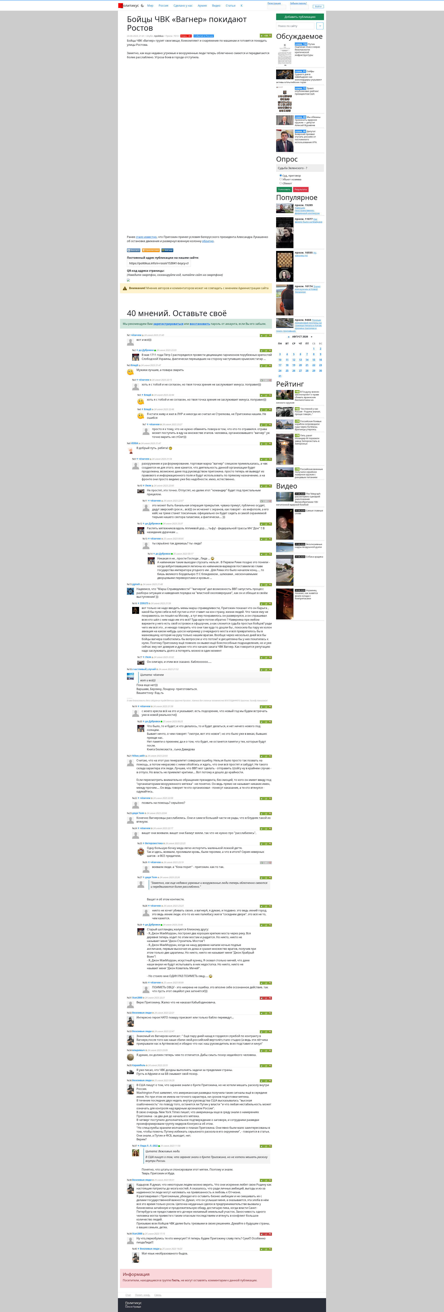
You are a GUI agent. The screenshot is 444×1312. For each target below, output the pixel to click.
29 (313, 370)
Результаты (301, 189)
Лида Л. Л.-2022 (149, 1145)
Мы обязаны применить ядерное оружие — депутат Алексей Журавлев (308, 121)
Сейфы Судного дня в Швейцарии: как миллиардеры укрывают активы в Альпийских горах (299, 77)
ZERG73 (144, 603)
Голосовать (284, 189)
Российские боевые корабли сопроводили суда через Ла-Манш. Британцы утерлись (308, 425)
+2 (266, 335)
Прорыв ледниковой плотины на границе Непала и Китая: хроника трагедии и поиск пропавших (299, 325)
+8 (266, 670)
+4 (266, 350)
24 (280, 370)
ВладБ (134, 365)
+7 (266, 1032)
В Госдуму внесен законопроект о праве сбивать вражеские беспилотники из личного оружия (297, 397)
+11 (266, 585)
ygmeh (136, 584)
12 (293, 359)
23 (320, 365)
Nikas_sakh (138, 755)
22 (313, 365)
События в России (203, 36)
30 (320, 370)
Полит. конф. (142, 1295)
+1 (266, 395)
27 (300, 370)
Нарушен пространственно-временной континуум (307, 210)
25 (287, 370)
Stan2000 (137, 997)
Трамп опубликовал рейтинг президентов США (307, 91)
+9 (266, 604)
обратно (208, 241)
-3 (266, 998)
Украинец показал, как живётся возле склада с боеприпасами (306, 594)
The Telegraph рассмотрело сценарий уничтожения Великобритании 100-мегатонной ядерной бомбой (298, 499)
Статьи (230, 5)
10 (280, 359)
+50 (266, 35)
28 (307, 370)
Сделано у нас (183, 5)
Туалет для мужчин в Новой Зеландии (308, 289)
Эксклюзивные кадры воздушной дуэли (308, 545)
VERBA (134, 443)
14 (307, 359)
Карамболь (138, 1065)
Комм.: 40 (186, 36)
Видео (216, 5)
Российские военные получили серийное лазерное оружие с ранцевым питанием (309, 473)
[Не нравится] (270, 36)
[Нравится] (262, 36)
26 (293, 370)
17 (280, 365)
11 (287, 359)
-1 (266, 1234)
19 (293, 365)
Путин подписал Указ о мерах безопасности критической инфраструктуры (307, 49)
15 (313, 359)
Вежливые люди (142, 1012)
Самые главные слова (309, 512)
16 (320, 359)
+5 (266, 444)
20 (300, 365)
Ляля (148, 485)
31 (280, 376)
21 (307, 365)
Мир (150, 5)
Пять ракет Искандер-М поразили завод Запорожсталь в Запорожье (307, 439)
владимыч (138, 1050)
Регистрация (274, 3)
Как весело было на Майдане (308, 220)
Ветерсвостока (154, 843)
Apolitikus (159, 36)
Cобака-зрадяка (314, 556)
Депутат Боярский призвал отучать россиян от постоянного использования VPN (306, 137)
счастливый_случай (144, 669)
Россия (163, 5)
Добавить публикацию (300, 17)
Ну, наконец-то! (306, 254)
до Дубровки (146, 350)
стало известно (146, 237)
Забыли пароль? (298, 3)
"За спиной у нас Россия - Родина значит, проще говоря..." (308, 411)
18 (287, 365)
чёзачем (136, 335)
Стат (128, 1295)
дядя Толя (138, 813)
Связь (157, 1295)
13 (300, 359)
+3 (266, 366)
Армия (202, 5)
